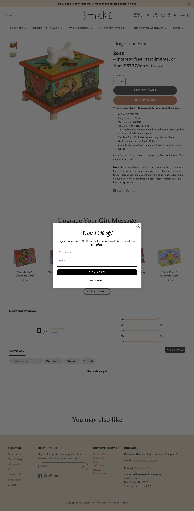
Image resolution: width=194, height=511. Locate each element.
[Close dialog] (138, 226)
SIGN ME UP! (97, 272)
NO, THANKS (97, 281)
